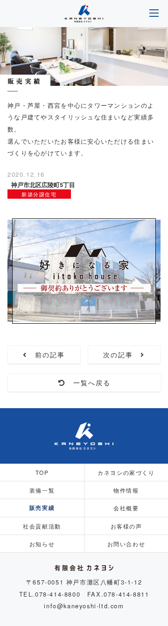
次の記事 (122, 354)
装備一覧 (42, 490)
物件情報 (126, 490)
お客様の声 (126, 526)
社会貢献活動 (42, 526)
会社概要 (126, 508)
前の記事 (46, 354)
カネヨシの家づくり (126, 472)
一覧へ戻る (88, 382)
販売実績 (42, 507)
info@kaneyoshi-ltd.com (84, 605)
